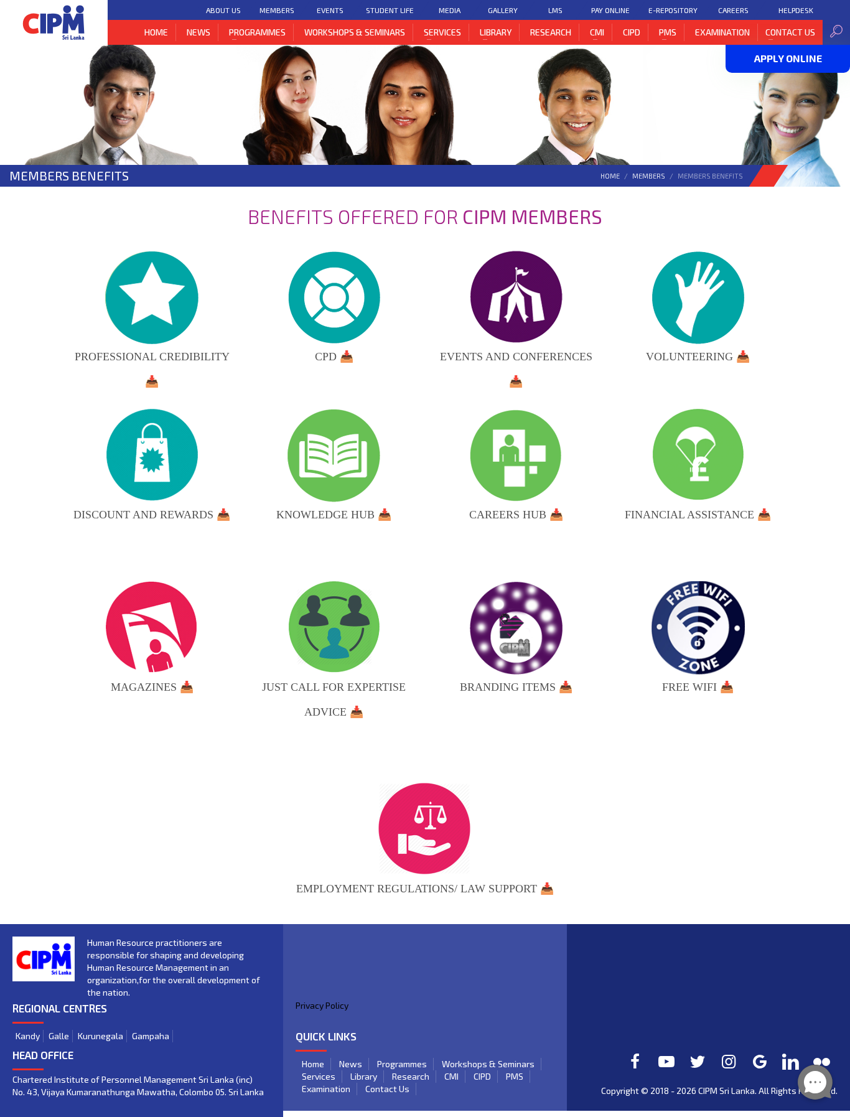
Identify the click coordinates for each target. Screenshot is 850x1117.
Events (330, 10)
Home (610, 176)
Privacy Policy (322, 1005)
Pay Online (610, 10)
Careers (733, 10)
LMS (555, 10)
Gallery (503, 10)
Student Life (390, 10)
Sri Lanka (737, 1090)
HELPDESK (795, 10)
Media (449, 10)
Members (276, 10)
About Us (223, 10)
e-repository (673, 10)
